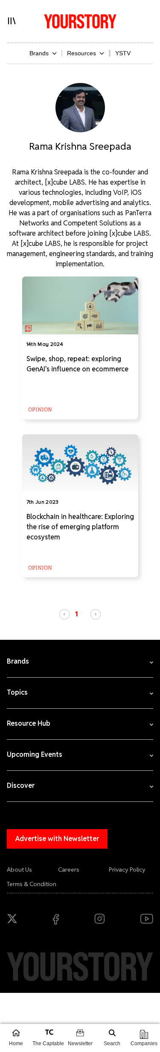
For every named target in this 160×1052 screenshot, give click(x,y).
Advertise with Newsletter (57, 838)
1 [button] (76, 614)
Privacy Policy (127, 869)
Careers (68, 869)
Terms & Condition (31, 884)
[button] (64, 614)
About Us (19, 869)
